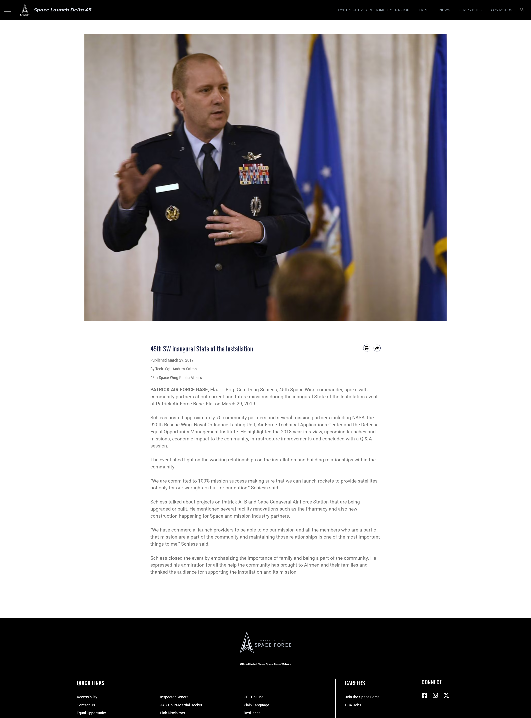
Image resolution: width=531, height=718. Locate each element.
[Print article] (366, 348)
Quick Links (90, 683)
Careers (355, 683)
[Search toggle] (522, 10)
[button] (6, 10)
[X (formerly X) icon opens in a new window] (446, 695)
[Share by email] (377, 348)
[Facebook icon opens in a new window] (424, 695)
